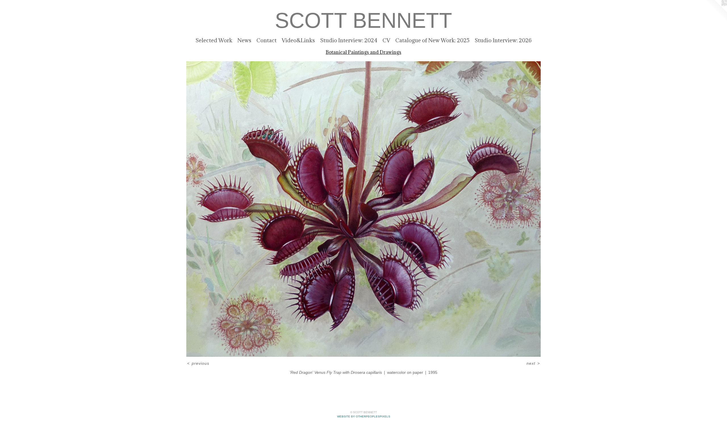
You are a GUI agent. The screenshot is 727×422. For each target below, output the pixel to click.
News (244, 40)
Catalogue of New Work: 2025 (432, 40)
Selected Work (213, 40)
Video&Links (298, 40)
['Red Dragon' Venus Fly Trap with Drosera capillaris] (363, 209)
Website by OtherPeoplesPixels (363, 416)
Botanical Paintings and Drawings (363, 52)
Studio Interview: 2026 (503, 40)
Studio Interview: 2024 (348, 40)
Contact (266, 40)
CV (386, 40)
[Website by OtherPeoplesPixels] (715, 11)
